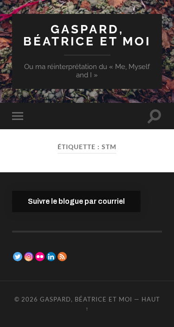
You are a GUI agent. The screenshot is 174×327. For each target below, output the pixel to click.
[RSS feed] (62, 256)
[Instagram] (28, 256)
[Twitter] (17, 256)
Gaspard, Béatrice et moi (87, 35)
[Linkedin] (51, 256)
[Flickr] (40, 256)
